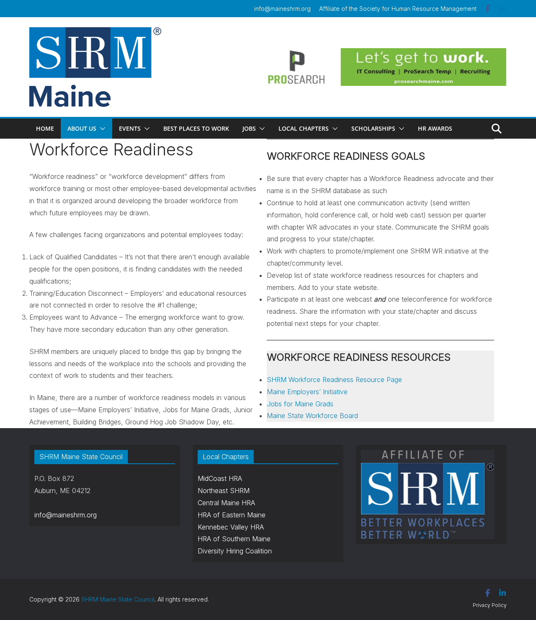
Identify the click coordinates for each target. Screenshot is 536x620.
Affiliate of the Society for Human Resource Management (398, 8)
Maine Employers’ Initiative (307, 392)
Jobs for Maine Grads (300, 404)
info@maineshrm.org (282, 8)
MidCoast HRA (220, 478)
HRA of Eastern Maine (231, 515)
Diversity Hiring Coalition (235, 551)
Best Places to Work (196, 128)
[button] (101, 128)
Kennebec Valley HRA (231, 527)
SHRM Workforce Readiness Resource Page (334, 379)
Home (45, 128)
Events (130, 128)
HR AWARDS (435, 128)
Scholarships (373, 128)
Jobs (249, 128)
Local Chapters (303, 128)
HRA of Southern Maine (234, 539)
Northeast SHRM (224, 490)
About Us (81, 128)
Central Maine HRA (226, 503)
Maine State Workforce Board (312, 415)
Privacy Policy (490, 605)
